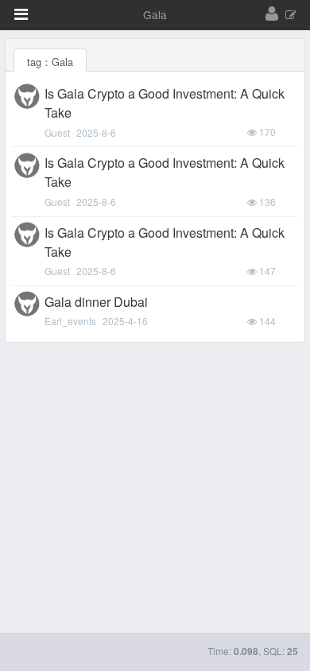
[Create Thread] (290, 15)
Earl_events (70, 321)
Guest (57, 132)
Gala (155, 14)
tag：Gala (50, 61)
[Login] (271, 14)
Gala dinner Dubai (96, 302)
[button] (21, 14)
